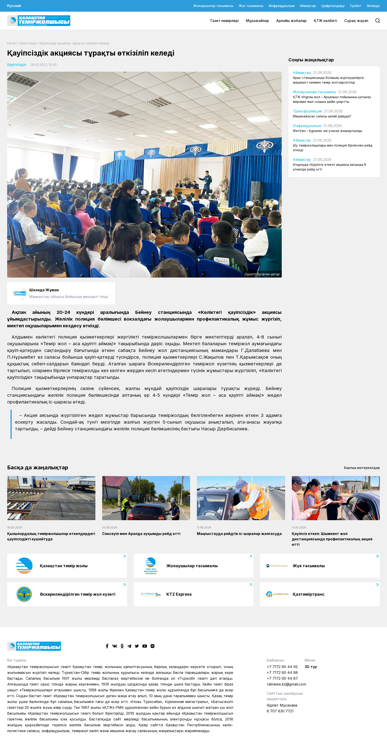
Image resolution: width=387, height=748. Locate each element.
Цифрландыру (333, 6)
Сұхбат (355, 6)
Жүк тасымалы (251, 6)
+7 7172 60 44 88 (282, 672)
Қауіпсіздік (28, 43)
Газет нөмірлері (225, 20)
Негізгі (12, 43)
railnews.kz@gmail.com (286, 684)
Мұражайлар (257, 20)
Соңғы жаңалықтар (311, 60)
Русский (14, 6)
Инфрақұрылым (282, 6)
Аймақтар (308, 6)
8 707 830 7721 (280, 711)
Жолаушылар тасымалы (213, 6)
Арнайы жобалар (291, 20)
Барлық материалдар (362, 468)
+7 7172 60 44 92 (282, 666)
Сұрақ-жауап (356, 20)
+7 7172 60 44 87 (282, 678)
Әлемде (373, 6)
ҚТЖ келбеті (325, 20)
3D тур (311, 666)
